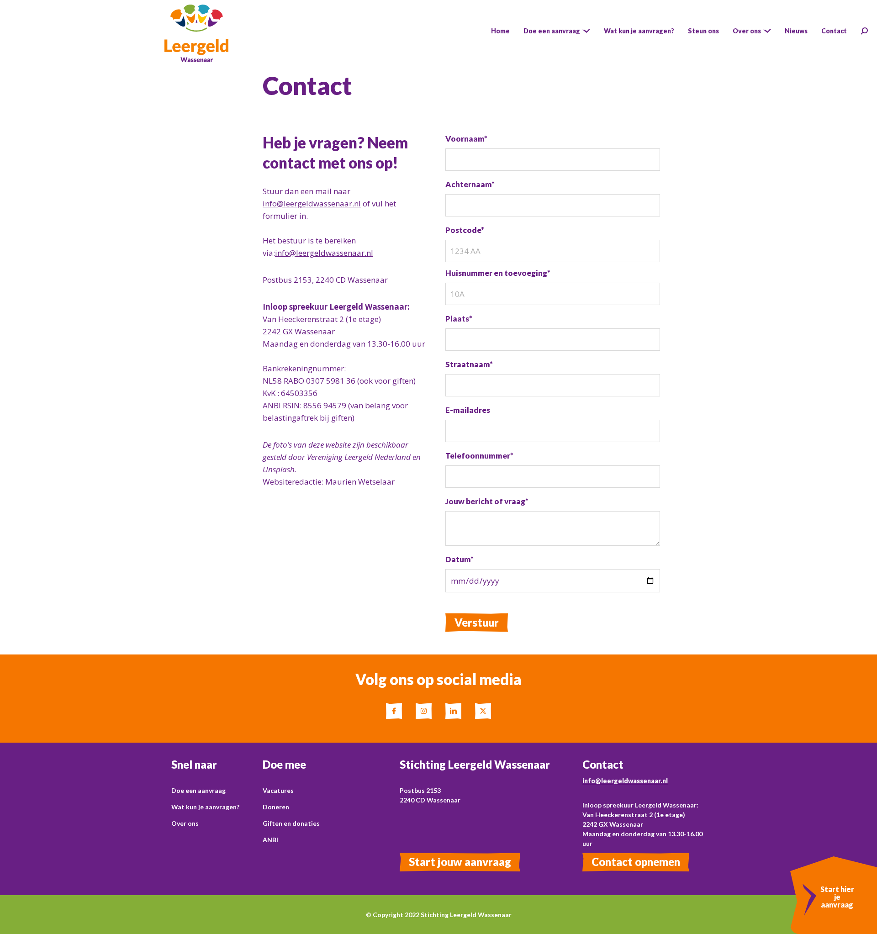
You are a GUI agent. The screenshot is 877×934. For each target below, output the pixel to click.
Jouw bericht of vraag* (486, 501)
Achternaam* (470, 184)
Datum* (459, 559)
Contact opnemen (636, 861)
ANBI (270, 840)
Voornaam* (466, 138)
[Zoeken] (864, 31)
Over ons (185, 823)
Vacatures (278, 790)
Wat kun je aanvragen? (205, 807)
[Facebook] (394, 711)
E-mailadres (467, 410)
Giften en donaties (291, 823)
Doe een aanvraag (198, 790)
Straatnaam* (469, 364)
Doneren (276, 807)
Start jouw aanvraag (460, 861)
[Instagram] (424, 711)
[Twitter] (483, 711)
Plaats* (458, 318)
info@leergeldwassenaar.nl (312, 203)
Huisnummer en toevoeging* (497, 273)
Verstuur (476, 622)
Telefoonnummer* (479, 455)
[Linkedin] (453, 711)
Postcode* (464, 230)
